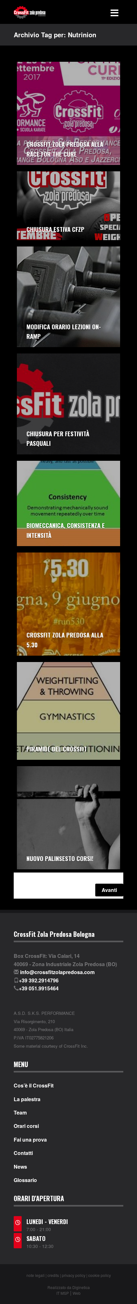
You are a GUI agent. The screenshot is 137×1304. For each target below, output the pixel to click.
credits (53, 1275)
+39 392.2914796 (39, 980)
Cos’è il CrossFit (34, 1085)
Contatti (23, 1153)
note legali (35, 1275)
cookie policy (99, 1275)
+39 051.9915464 (39, 988)
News (20, 1166)
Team (20, 1112)
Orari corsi (26, 1125)
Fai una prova (30, 1139)
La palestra (27, 1099)
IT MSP (62, 1293)
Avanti (109, 890)
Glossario (25, 1180)
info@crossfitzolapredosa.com (57, 972)
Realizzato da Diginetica (68, 1287)
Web (77, 1293)
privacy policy (73, 1275)
